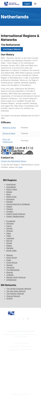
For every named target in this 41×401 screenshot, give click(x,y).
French (9, 226)
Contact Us (20, 361)
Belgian (9, 192)
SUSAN (9, 298)
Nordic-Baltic (11, 250)
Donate (20, 365)
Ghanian (9, 231)
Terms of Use (20, 385)
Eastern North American (15, 214)
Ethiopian (10, 223)
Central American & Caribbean (18, 204)
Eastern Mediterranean (15, 216)
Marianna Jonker (9, 127)
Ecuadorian (10, 221)
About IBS (20, 358)
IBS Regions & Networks (20, 376)
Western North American (16, 277)
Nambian (9, 248)
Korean (9, 243)
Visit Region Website (12, 49)
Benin (8, 194)
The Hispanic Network (15, 293)
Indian (8, 236)
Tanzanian (10, 267)
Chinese (9, 209)
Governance (20, 387)
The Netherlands (12, 270)
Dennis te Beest (9, 133)
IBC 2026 (20, 378)
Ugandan (10, 275)
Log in (27, 4)
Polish (8, 260)
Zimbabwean (11, 280)
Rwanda (9, 272)
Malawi (9, 245)
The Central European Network (18, 288)
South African (11, 262)
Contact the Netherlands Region (13, 161)
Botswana (10, 199)
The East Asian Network (16, 291)
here (20, 167)
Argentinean (11, 184)
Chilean (9, 206)
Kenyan (9, 241)
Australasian (11, 187)
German (9, 228)
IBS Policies (20, 367)
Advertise (20, 363)
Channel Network (13, 296)
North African (11, 257)
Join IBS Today (20, 356)
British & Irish (11, 197)
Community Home (20, 374)
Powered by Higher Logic (20, 398)
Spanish (9, 265)
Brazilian (9, 201)
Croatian (9, 211)
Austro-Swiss (11, 189)
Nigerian (9, 255)
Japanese (10, 238)
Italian (8, 233)
